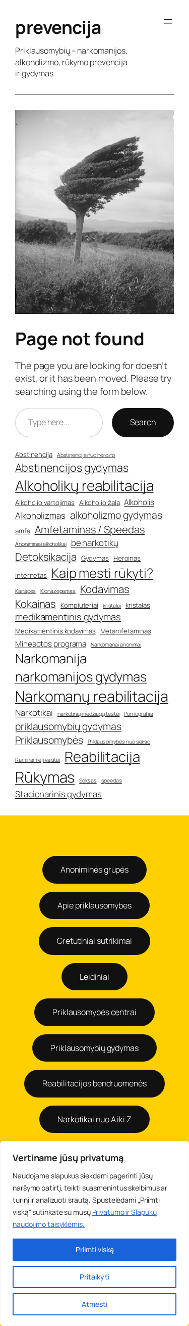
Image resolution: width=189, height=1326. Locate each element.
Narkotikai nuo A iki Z (94, 1119)
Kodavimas (105, 589)
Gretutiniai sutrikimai (94, 940)
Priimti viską (95, 1249)
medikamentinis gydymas (68, 617)
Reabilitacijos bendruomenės (94, 1083)
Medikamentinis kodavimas (55, 630)
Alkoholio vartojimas (45, 502)
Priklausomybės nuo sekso (119, 741)
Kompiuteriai (79, 605)
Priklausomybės (49, 740)
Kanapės (25, 591)
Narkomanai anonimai (116, 644)
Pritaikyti (94, 1277)
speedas (111, 780)
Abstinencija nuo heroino (86, 455)
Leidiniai (94, 976)
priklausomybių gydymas (68, 726)
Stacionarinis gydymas (58, 794)
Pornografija (138, 713)
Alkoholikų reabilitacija (84, 485)
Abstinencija (33, 454)
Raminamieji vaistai (37, 759)
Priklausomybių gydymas (94, 1048)
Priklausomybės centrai (94, 1012)
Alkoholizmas (40, 515)
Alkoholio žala (99, 502)
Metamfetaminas (126, 630)
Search (143, 422)
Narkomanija (51, 658)
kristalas (137, 605)
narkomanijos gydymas (81, 676)
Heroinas (127, 558)
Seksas (87, 780)
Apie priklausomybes (94, 905)
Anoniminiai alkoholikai (41, 543)
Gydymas (95, 558)
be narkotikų (94, 542)
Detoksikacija (46, 557)
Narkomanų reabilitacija (91, 696)
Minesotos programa (50, 643)
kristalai (112, 605)
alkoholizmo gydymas (116, 515)
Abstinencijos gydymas (72, 467)
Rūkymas (45, 777)
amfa (22, 530)
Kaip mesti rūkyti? (102, 573)
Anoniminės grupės (94, 869)
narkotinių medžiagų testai (88, 713)
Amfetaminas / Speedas (90, 529)
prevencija (58, 27)
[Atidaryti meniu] (168, 21)
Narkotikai (34, 712)
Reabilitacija (102, 756)
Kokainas (35, 604)
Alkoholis (139, 502)
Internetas (31, 575)
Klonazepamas (58, 591)
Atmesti (94, 1304)
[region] (94, 1233)
